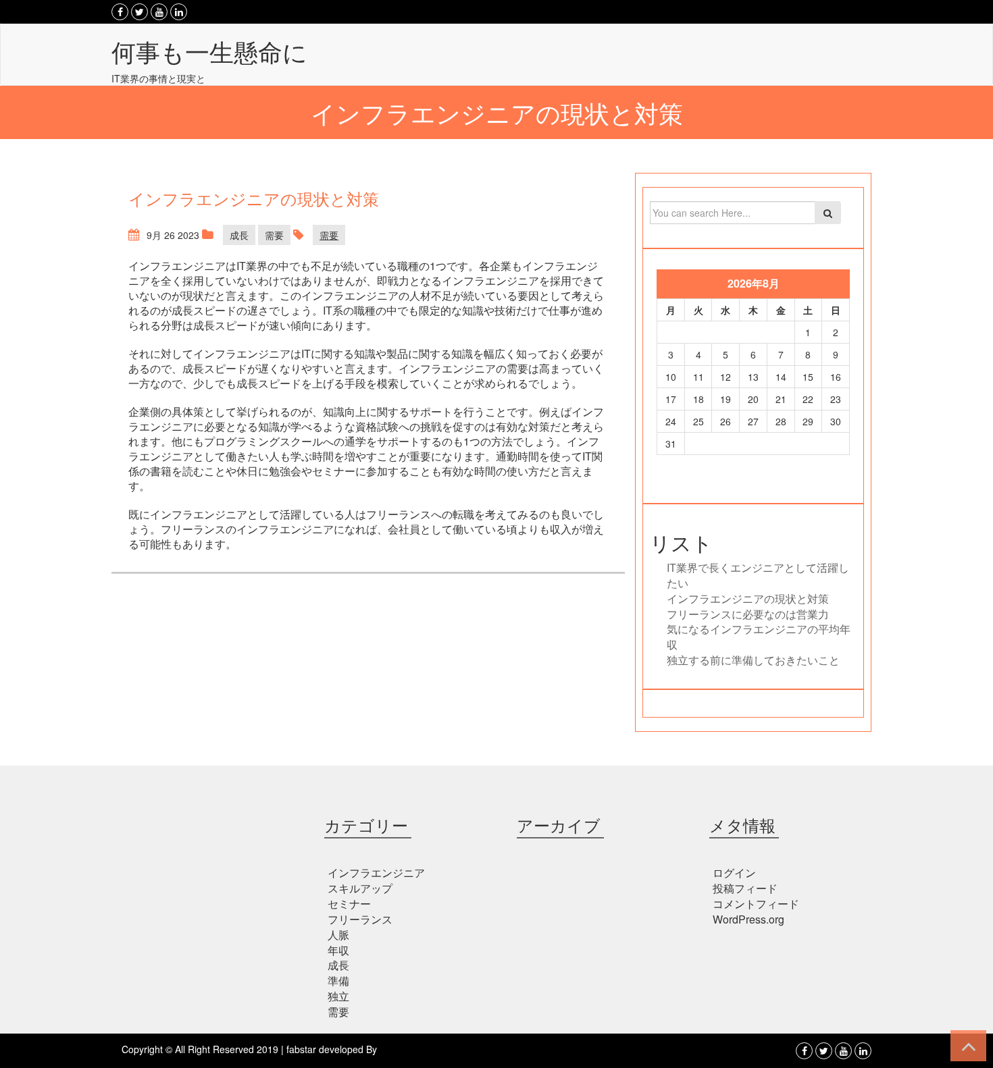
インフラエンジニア (376, 872)
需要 (274, 235)
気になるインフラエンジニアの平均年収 (758, 636)
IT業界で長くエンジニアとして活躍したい (758, 575)
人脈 (338, 934)
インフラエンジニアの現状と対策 (748, 598)
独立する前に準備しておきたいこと (753, 660)
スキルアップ (360, 888)
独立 (338, 996)
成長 (239, 235)
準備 (338, 980)
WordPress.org (748, 919)
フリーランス (360, 919)
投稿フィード (745, 888)
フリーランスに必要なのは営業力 (748, 614)
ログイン (734, 872)
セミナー (349, 903)
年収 (338, 950)
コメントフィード (756, 903)
